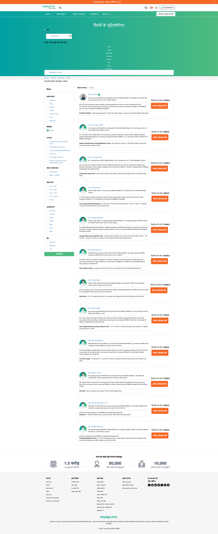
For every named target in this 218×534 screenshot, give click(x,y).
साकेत (51, 117)
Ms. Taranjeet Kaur (95, 157)
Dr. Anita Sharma (94, 187)
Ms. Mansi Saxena (95, 250)
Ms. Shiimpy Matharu (96, 340)
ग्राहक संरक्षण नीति (76, 491)
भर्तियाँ (47, 491)
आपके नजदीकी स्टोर (102, 494)
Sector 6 (52, 107)
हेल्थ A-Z (106, 14)
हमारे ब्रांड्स (61, 14)
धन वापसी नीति (75, 488)
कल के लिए (52, 214)
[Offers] (146, 7)
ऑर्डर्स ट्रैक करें (100, 488)
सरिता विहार (52, 121)
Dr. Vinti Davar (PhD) (95, 125)
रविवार (51, 231)
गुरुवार (51, 228)
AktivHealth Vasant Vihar (57, 147)
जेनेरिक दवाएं (100, 491)
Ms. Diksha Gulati (94, 372)
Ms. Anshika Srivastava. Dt (98, 403)
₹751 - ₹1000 (54, 196)
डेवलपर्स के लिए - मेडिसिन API (104, 507)
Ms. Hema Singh (94, 308)
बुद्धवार (51, 224)
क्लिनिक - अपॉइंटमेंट (55, 175)
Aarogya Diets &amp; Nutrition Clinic (59, 142)
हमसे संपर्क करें (49, 488)
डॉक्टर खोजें (100, 498)
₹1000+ (52, 200)
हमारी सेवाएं (100, 478)
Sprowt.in (49, 494)
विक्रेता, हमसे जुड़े (101, 501)
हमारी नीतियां (75, 478)
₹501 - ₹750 (53, 193)
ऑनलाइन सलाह (53, 172)
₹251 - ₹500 (53, 190)
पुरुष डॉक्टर (52, 242)
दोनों (51, 249)
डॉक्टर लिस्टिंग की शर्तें (127, 485)
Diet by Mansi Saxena (56, 157)
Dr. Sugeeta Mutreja (95, 217)
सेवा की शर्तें (74, 485)
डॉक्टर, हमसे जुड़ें (126, 482)
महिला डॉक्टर (53, 245)
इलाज (48, 14)
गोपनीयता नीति (75, 482)
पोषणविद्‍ (52, 130)
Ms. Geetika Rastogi (95, 426)
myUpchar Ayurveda (52, 498)
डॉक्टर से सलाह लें (79, 14)
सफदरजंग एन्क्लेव (54, 114)
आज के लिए (52, 211)
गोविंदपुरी (52, 110)
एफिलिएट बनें (100, 510)
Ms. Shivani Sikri (94, 280)
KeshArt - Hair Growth (52, 501)
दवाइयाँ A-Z (95, 14)
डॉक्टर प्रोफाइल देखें (159, 105)
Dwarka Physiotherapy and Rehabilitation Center (58, 162)
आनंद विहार (52, 100)
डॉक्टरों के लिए (126, 478)
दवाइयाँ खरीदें (100, 482)
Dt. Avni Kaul (93, 94)
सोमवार (51, 217)
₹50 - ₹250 (53, 186)
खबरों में (48, 485)
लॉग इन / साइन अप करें (165, 14)
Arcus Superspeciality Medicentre (60, 150)
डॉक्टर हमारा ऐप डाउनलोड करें (129, 488)
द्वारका (51, 104)
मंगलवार (51, 221)
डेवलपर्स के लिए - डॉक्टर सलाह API (105, 504)
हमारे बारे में (48, 482)
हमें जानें (48, 478)
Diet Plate (53, 154)
